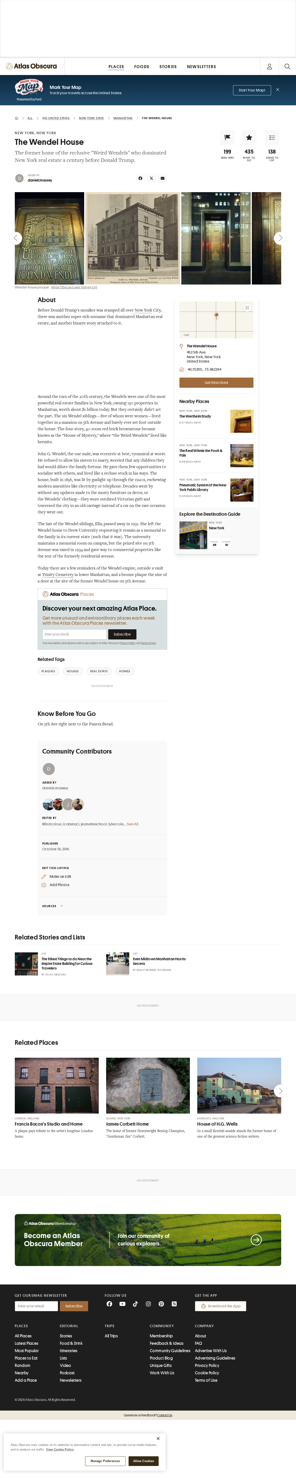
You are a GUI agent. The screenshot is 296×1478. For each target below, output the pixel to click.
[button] (227, 137)
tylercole (116, 824)
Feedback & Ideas (166, 1343)
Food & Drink (71, 1343)
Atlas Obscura (55, 974)
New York (143, 311)
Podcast (67, 1373)
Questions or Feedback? (148, 1415)
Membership (161, 1336)
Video (65, 1365)
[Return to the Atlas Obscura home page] (32, 66)
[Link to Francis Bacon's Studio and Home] (57, 1086)
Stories (66, 1336)
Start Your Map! (252, 90)
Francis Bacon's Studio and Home (49, 1124)
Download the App (224, 1306)
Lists (63, 1358)
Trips (110, 1326)
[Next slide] (280, 238)
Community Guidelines (170, 1351)
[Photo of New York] (193, 535)
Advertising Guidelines (215, 1358)
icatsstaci (71, 824)
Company (204, 1326)
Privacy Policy (128, 643)
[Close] (158, 1438)
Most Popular (27, 1351)
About (200, 1336)
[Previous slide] (15, 238)
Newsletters (71, 1380)
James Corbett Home (127, 1124)
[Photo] (241, 421)
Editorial (69, 1326)
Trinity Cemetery (58, 575)
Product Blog (161, 1358)
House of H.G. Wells (217, 1124)
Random (23, 1365)
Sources (49, 906)
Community (162, 1326)
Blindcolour (52, 824)
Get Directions (216, 383)
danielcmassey (40, 180)
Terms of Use (148, 643)
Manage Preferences (105, 1461)
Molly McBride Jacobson (154, 970)
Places (21, 1326)
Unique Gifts (161, 1365)
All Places (23, 1336)
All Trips (111, 1336)
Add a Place (26, 1380)
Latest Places (26, 1343)
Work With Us (162, 1373)
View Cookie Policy (60, 1449)
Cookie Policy (207, 1373)
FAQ (198, 1343)
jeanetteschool (94, 824)
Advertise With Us (211, 1351)
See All (133, 824)
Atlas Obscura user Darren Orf (74, 287)
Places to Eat (26, 1358)
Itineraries (68, 1351)
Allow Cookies (143, 1461)
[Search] (287, 66)
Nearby (22, 1373)
